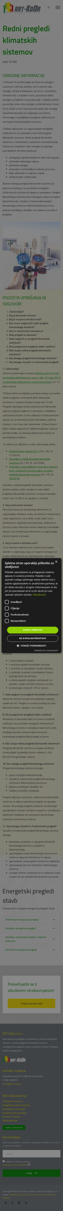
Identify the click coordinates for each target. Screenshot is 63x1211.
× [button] (56, 562)
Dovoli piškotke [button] (32, 629)
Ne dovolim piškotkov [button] (32, 638)
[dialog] (31, 605)
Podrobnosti (39, 594)
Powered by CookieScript (46, 650)
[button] (31, 645)
